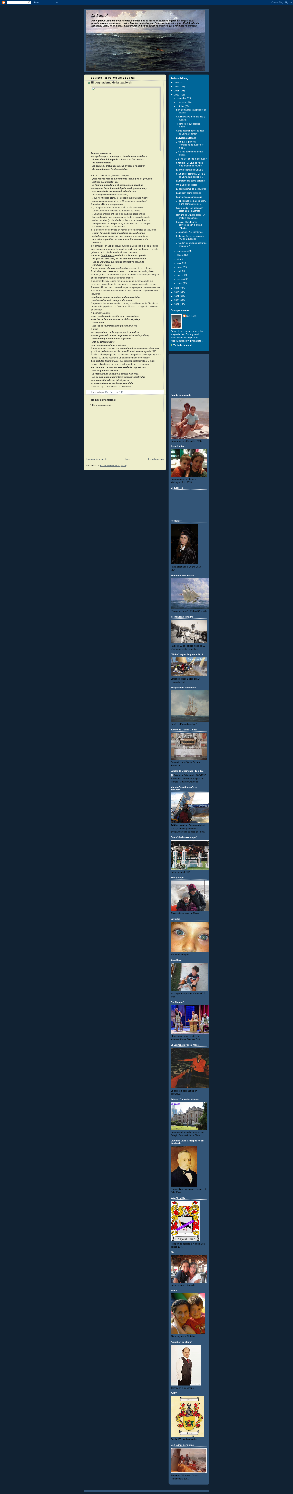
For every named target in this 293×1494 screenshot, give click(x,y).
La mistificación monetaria (189, 197)
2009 (177, 296)
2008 (177, 300)
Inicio (127, 459)
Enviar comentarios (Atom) (113, 465)
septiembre (182, 251)
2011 (177, 288)
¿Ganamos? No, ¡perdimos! (189, 232)
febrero (180, 279)
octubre (181, 106)
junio (179, 263)
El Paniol (99, 15)
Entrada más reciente (96, 459)
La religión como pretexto (188, 193)
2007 (177, 304)
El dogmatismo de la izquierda (191, 189)
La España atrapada (186, 138)
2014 (177, 87)
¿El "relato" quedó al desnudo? (191, 159)
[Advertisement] (109, 433)
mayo (180, 267)
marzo (180, 275)
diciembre (182, 98)
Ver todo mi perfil (182, 345)
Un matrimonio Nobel (186, 185)
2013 (177, 91)
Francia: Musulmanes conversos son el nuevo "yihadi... (189, 225)
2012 (177, 95)
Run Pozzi (191, 316)
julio (179, 259)
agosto (180, 255)
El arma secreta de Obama (189, 170)
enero (180, 283)
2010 (177, 292)
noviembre (182, 102)
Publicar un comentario (101, 405)
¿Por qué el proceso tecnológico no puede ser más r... (189, 145)
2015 (177, 82)
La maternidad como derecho (190, 181)
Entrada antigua (156, 459)
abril (179, 271)
